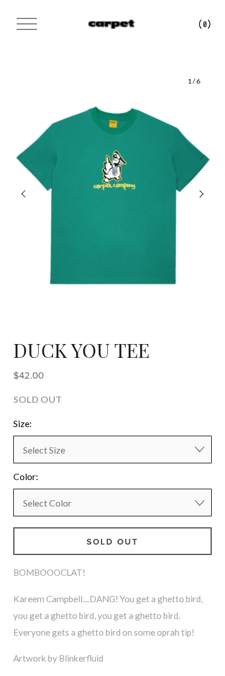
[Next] (193, 194)
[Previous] (31, 194)
